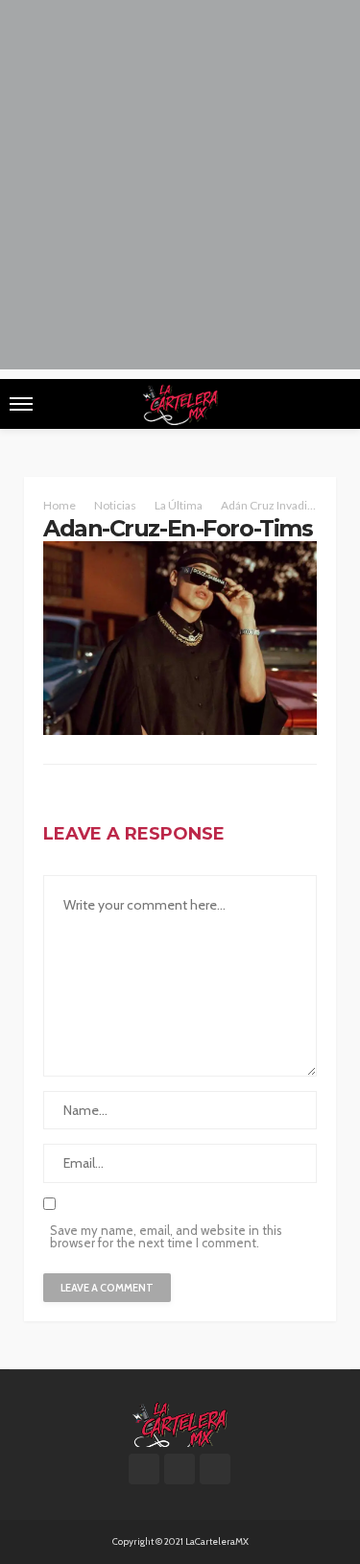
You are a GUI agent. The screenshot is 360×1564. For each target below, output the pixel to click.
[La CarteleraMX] (179, 1423)
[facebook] (144, 1469)
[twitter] (179, 1469)
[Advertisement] (180, 189)
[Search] (334, 404)
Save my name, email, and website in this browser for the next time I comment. (166, 1236)
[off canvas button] (21, 404)
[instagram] (215, 1469)
